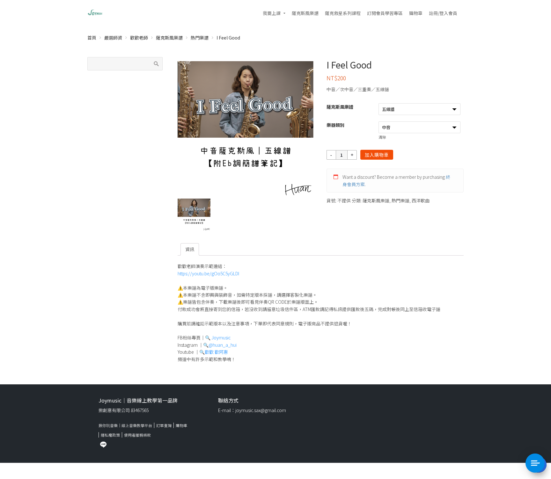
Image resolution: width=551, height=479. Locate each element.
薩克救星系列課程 (343, 13)
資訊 (189, 249)
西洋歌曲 (421, 200)
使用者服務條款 (137, 435)
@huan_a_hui (223, 345)
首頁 (91, 37)
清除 (382, 137)
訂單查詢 (164, 425)
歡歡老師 (139, 37)
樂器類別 (335, 125)
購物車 (415, 13)
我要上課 (272, 13)
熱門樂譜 (200, 37)
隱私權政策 (110, 435)
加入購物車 (377, 154)
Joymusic (221, 337)
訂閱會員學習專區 (385, 13)
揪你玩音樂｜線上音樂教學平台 (125, 425)
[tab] (189, 249)
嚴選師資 (113, 37)
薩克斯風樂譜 (305, 13)
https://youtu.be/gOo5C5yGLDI (208, 273)
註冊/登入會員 (443, 13)
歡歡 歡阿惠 (216, 352)
